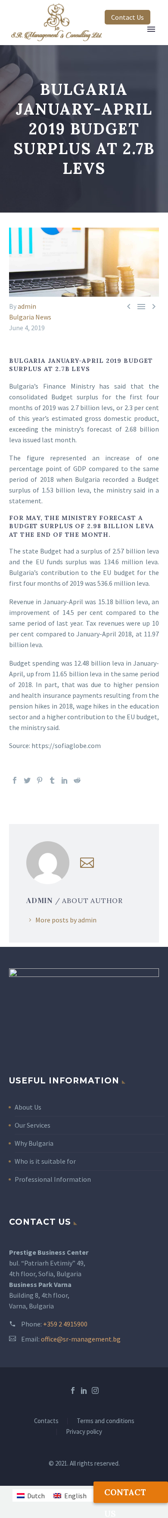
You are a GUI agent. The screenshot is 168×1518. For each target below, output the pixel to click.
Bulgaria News (30, 317)
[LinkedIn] (64, 780)
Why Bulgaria (34, 1143)
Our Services (32, 1125)
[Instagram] (95, 1390)
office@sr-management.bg (81, 1339)
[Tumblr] (52, 780)
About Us (28, 1107)
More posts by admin (65, 920)
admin (27, 306)
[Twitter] (27, 780)
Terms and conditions (105, 1421)
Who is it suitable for (45, 1161)
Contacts (46, 1421)
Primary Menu (151, 29)
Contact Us (127, 17)
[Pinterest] (39, 780)
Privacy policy (84, 1432)
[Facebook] (14, 780)
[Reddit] (77, 780)
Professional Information (53, 1179)
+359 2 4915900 (65, 1324)
